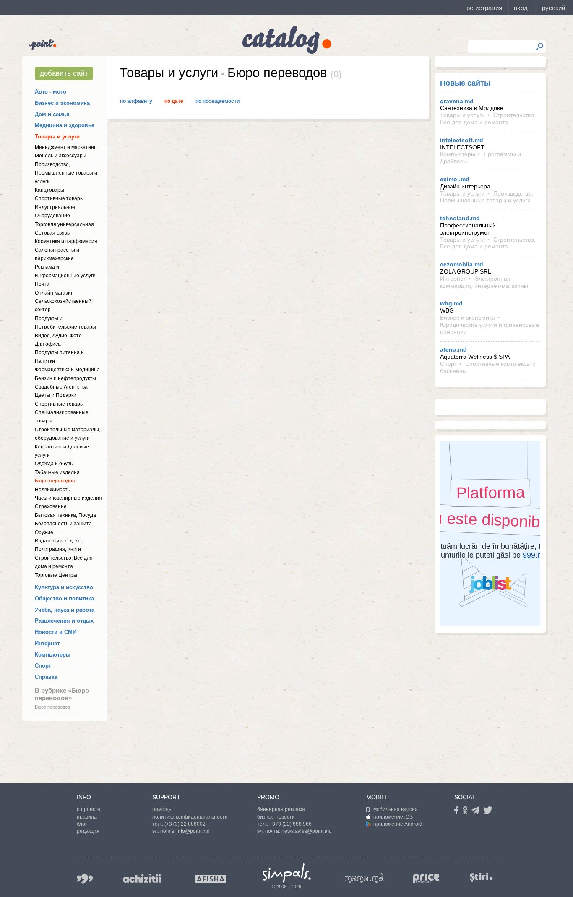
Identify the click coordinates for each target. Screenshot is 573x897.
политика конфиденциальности (190, 817)
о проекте (88, 809)
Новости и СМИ (55, 632)
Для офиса (48, 344)
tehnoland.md (460, 218)
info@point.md (193, 831)
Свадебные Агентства (61, 387)
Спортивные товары (59, 198)
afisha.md (210, 879)
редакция (88, 831)
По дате (173, 101)
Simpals (287, 873)
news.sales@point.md (306, 831)
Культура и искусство (64, 587)
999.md (85, 879)
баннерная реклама (281, 809)
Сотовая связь (52, 233)
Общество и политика (64, 598)
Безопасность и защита (63, 524)
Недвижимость (52, 490)
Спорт (43, 665)
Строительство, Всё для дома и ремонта (488, 118)
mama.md (364, 878)
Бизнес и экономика (62, 103)
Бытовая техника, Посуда (65, 515)
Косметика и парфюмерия (66, 241)
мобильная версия (395, 809)
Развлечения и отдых (64, 621)
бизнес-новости (276, 817)
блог (82, 824)
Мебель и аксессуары (60, 156)
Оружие (44, 532)
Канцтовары (49, 190)
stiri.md (481, 877)
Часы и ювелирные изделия (68, 498)
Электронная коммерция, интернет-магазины (484, 282)
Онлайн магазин (54, 293)
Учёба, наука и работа (64, 610)
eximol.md (454, 179)
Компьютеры (52, 655)
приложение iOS (393, 817)
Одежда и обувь (54, 464)
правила (87, 817)
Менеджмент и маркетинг (65, 147)
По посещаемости (217, 101)
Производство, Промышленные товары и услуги (66, 173)
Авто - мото (50, 92)
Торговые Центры (56, 575)
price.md (426, 878)
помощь (161, 809)
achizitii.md (141, 878)
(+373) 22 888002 (185, 824)
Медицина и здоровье (64, 125)
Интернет (47, 643)
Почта (42, 284)
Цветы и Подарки (55, 395)
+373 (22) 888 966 (290, 824)
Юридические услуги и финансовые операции (489, 328)
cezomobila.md (461, 264)
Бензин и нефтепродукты (65, 378)
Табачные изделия (57, 472)
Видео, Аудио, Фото (58, 336)
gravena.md (457, 101)
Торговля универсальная (64, 224)
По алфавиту (136, 101)
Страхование (51, 506)
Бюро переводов (55, 481)
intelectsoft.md (461, 140)
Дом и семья (52, 114)
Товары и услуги (57, 136)
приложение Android (397, 824)
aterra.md (453, 349)
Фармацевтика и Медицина (67, 370)
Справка (46, 677)
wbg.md (451, 303)
